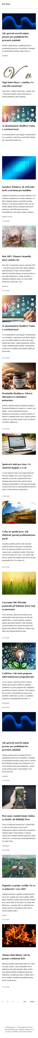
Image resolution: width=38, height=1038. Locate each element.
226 (24, 1002)
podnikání (5, 55)
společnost (5, 286)
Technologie (5, 703)
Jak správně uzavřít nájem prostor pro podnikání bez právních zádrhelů (15, 37)
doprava (4, 915)
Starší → (33, 1002)
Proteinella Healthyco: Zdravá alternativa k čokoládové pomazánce (17, 397)
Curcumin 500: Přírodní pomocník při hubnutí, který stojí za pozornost (18, 606)
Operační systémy (7, 216)
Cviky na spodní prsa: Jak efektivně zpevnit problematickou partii (18, 535)
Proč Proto (6, 4)
